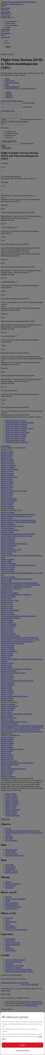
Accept (22, 1045)
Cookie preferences (22, 1050)
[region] (22, 1033)
